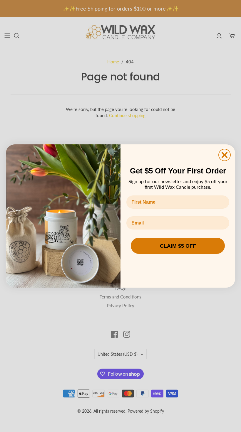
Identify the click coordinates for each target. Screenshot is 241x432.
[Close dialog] (224, 155)
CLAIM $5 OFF (178, 246)
